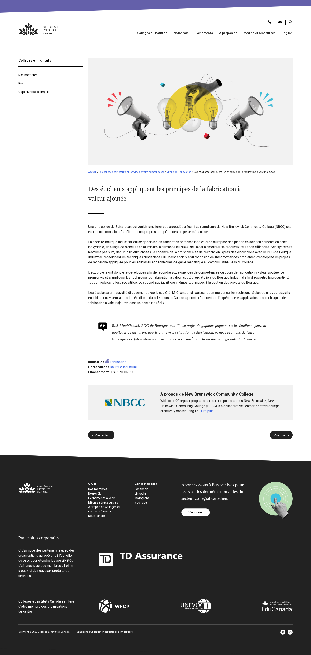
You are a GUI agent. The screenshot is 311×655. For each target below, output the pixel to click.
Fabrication (118, 362)
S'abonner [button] (195, 512)
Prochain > (281, 435)
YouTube (141, 502)
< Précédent (101, 435)
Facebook (141, 489)
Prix (20, 83)
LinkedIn (140, 493)
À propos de (228, 33)
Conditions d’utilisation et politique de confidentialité (104, 631)
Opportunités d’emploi (33, 92)
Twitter (282, 632)
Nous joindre (96, 515)
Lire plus (207, 411)
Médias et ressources (259, 33)
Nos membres (28, 75)
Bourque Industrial (123, 367)
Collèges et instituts (152, 33)
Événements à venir (101, 498)
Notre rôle (181, 33)
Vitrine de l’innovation (179, 172)
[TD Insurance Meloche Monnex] (114, 559)
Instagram (142, 498)
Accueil (92, 172)
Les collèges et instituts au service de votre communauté (131, 172)
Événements (204, 33)
